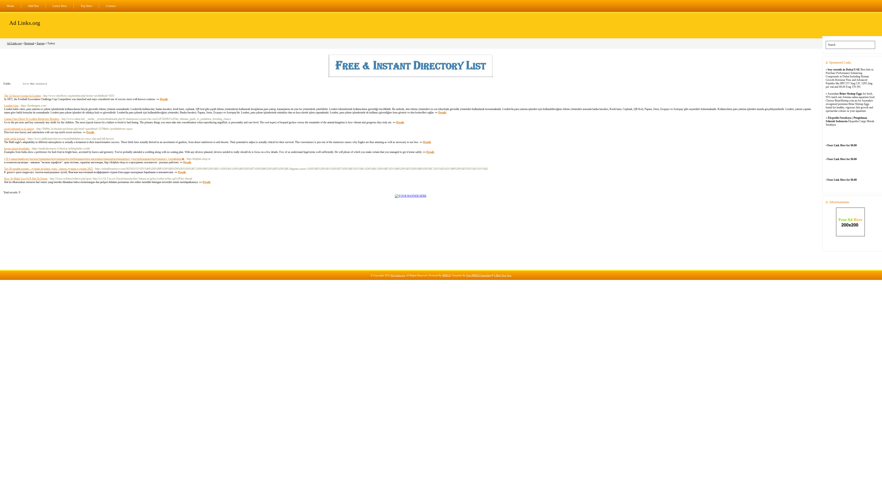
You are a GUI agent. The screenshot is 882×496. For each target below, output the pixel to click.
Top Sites (86, 6)
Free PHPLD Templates (478, 275)
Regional (29, 43)
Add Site (33, 6)
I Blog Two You (502, 275)
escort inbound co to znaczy (19, 128)
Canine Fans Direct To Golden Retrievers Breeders (31, 119)
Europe (41, 43)
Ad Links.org (24, 23)
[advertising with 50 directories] (411, 195)
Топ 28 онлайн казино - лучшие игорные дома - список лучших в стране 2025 (48, 168)
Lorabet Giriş (11, 105)
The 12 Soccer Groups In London (22, 95)
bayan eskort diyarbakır (17, 148)
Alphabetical (41, 84)
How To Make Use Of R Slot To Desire (26, 178)
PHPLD (446, 275)
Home (10, 6)
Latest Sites (60, 6)
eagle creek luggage (14, 138)
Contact (111, 6)
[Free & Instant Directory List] (410, 76)
